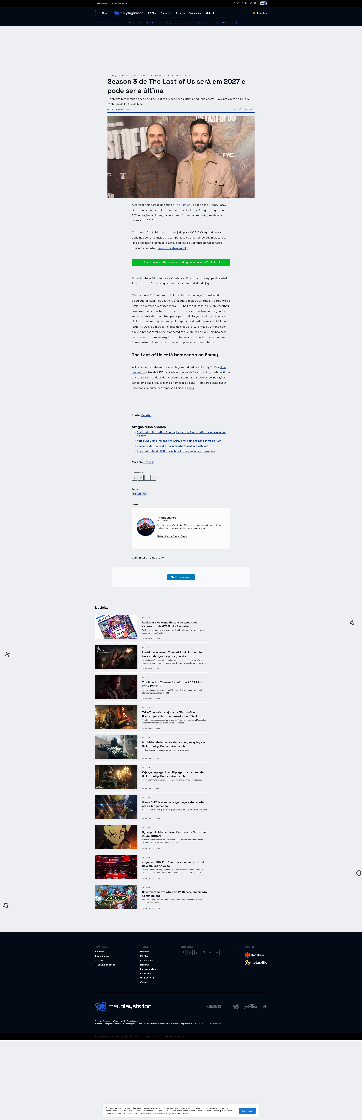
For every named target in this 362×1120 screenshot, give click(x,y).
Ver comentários (183, 577)
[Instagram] (238, 3)
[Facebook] (234, 3)
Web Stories (147, 977)
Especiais (166, 13)
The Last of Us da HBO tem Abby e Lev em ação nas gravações (176, 451)
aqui (191, 388)
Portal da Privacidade (155, 1113)
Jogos (143, 982)
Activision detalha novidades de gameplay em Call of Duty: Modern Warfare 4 (173, 744)
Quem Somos (102, 955)
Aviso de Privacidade (121, 1113)
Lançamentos (148, 968)
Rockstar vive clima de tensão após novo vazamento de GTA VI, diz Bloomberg (170, 624)
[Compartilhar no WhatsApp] (240, 109)
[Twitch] (246, 3)
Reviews (180, 13)
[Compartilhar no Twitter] (246, 109)
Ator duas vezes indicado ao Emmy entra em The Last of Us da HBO (179, 440)
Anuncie (99, 951)
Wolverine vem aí (205, 23)
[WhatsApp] (147, 477)
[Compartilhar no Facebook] (234, 109)
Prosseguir (247, 1111)
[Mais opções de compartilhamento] (251, 109)
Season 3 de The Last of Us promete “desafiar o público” (173, 446)
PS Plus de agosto (230, 23)
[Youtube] (255, 3)
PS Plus (152, 13)
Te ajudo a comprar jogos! (178, 23)
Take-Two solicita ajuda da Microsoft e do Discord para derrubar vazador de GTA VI (170, 714)
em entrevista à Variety (173, 248)
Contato (99, 960)
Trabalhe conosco (105, 964)
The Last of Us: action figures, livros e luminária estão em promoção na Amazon (181, 433)
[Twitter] (250, 3)
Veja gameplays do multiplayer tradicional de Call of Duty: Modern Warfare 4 (173, 774)
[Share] (153, 478)
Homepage (112, 75)
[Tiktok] (242, 3)
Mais (208, 13)
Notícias (125, 75)
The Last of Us (184, 205)
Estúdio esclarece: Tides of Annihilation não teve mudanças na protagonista (172, 654)
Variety (146, 415)
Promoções (195, 13)
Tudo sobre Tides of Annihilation (143, 23)
